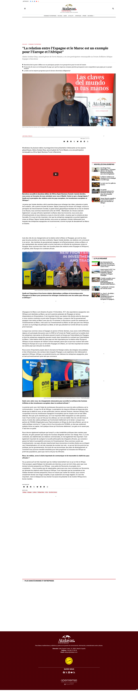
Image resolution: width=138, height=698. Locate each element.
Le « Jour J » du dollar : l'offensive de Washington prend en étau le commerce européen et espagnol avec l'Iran (107, 296)
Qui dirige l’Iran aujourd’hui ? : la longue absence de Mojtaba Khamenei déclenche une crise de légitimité (107, 171)
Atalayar (24, 44)
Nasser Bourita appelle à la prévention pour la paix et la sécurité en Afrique (108, 201)
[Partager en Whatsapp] (87, 141)
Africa (46, 492)
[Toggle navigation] (24, 8)
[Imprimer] (67, 141)
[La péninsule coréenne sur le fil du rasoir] (96, 288)
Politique (24, 492)
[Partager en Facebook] (71, 141)
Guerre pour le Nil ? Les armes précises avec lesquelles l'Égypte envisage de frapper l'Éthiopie (107, 272)
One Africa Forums (53, 492)
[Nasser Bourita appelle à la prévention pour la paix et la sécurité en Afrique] (96, 200)
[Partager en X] (74, 141)
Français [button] (26, 1)
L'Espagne (29, 492)
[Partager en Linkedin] (84, 141)
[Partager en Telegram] (81, 141)
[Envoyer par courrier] (64, 141)
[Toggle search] (113, 8)
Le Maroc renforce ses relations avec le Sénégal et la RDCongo (108, 178)
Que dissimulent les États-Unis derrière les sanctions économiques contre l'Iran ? (107, 264)
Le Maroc (35, 492)
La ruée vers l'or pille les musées (108, 183)
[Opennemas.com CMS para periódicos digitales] (69, 682)
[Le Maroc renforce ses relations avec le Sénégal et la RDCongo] (96, 178)
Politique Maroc (41, 492)
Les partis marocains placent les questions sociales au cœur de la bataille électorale (107, 192)
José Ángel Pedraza (27, 136)
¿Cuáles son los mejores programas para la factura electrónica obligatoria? (47, 71)
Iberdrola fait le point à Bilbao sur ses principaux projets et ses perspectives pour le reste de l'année (55, 65)
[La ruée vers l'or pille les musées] (96, 184)
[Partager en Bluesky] (77, 141)
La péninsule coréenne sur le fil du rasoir (107, 287)
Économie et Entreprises (35, 44)
